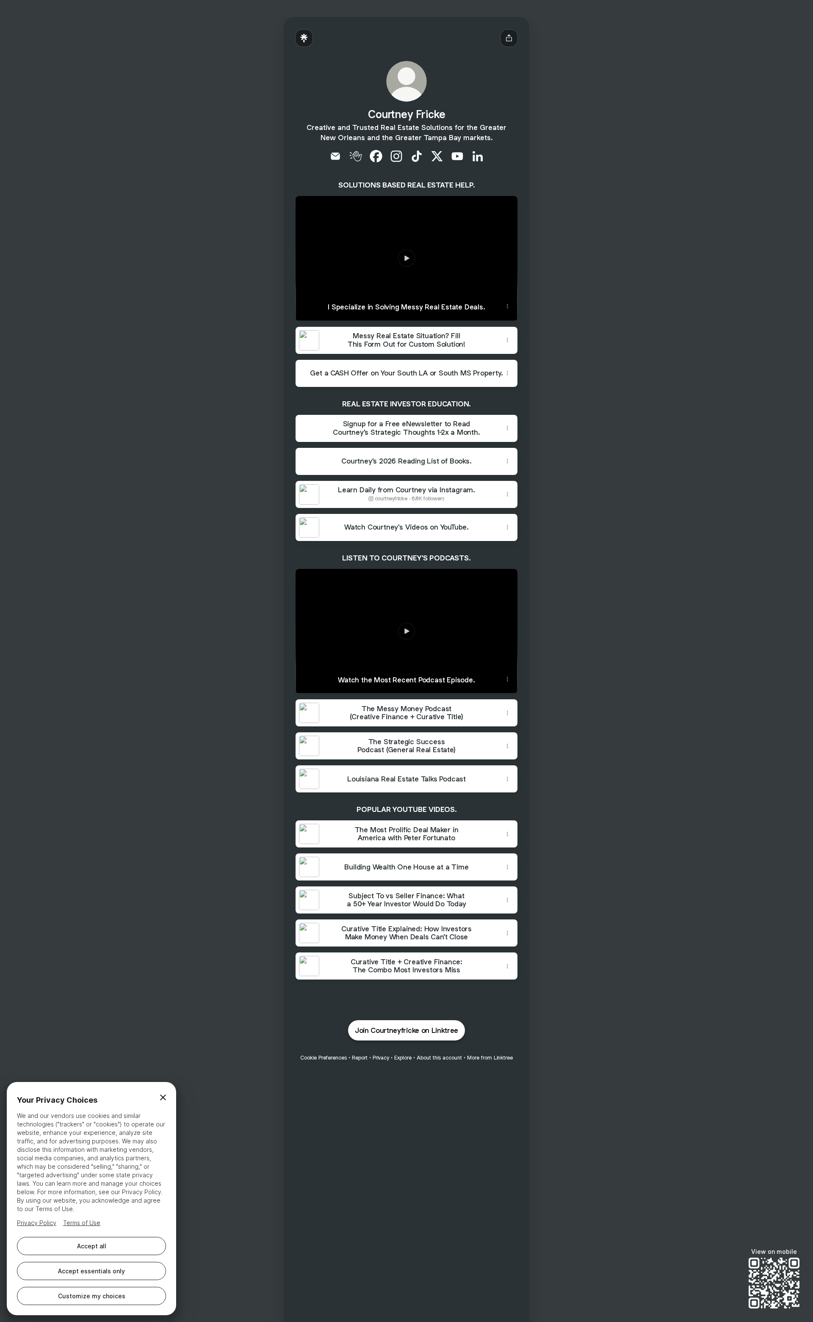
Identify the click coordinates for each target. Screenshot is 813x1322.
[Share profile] (509, 38)
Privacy (381, 1057)
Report (360, 1057)
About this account (439, 1057)
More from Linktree (490, 1057)
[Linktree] (304, 38)
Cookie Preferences (323, 1057)
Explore (403, 1057)
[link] (335, 156)
